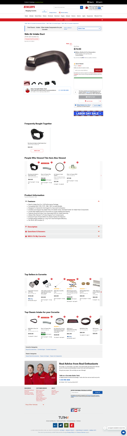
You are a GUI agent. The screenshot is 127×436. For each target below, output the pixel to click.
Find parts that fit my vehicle (31, 39)
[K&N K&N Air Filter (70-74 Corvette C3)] (86, 321)
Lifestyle (31, 16)
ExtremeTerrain (71, 421)
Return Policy (39, 392)
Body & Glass (38, 16)
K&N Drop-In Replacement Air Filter (72, 330)
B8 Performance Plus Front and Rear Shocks (72, 292)
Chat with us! (39, 396)
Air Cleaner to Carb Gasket (59, 177)
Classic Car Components (56, 356)
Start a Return (39, 391)
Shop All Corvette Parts (31, 349)
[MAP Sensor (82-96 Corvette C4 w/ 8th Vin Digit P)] (99, 321)
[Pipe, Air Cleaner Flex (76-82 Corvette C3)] (47, 167)
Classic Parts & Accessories (32, 356)
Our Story (54, 390)
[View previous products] (26, 175)
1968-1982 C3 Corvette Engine (53, 23)
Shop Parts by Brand (29, 390)
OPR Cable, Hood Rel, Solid (59, 292)
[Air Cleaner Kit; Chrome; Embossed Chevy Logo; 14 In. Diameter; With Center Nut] (60, 321)
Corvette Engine (41, 349)
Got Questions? (39, 394)
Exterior (74, 16)
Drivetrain (50, 16)
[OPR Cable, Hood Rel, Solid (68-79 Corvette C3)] (60, 283)
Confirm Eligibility (79, 55)
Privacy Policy (93, 72)
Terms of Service (81, 432)
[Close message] (102, 19)
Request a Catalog (29, 392)
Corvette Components (51, 349)
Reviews (53, 394)
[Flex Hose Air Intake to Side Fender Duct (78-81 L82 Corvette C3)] (34, 167)
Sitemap (62, 430)
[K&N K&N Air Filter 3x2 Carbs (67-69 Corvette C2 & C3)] (34, 321)
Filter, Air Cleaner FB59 (72, 175)
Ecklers (79, 421)
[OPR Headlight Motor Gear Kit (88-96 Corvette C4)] (86, 283)
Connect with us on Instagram (79, 410)
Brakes (45, 16)
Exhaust (68, 16)
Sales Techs (54, 392)
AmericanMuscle (51, 421)
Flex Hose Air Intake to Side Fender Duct (33, 176)
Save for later (89, 101)
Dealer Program (55, 391)
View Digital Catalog (29, 394)
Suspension (90, 16)
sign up (88, 92)
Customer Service (40, 395)
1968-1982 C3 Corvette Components (70, 23)
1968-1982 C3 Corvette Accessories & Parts (35, 23)
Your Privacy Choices (82, 430)
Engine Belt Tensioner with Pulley (33, 292)
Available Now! (39, 2)
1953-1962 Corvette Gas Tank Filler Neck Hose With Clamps (47, 292)
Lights (83, 16)
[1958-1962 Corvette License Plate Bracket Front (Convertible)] (99, 283)
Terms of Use (39, 400)
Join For (97, 105)
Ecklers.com (37, 8)
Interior (79, 16)
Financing (27, 391)
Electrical (56, 16)
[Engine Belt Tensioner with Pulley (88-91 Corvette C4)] (34, 283)
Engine (63, 16)
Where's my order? (40, 390)
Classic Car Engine (44, 356)
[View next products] (101, 175)
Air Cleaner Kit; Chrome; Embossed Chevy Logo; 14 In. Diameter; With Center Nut (59, 330)
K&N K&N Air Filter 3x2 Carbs (33, 330)
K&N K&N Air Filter (84, 329)
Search (81, 7)
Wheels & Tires (98, 16)
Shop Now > (68, 19)
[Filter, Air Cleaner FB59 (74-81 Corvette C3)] (73, 167)
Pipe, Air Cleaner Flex (46, 175)
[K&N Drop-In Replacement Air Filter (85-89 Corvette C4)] (73, 321)
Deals (26, 16)
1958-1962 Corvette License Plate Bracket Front (98, 292)
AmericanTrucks (61, 421)
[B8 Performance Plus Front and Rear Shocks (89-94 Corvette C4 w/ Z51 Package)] (73, 283)
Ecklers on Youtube (75, 410)
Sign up (97, 392)
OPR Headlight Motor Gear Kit (84, 292)
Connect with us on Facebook (72, 410)
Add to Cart (91, 97)
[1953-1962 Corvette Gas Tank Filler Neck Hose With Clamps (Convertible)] (47, 283)
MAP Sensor (98, 330)
